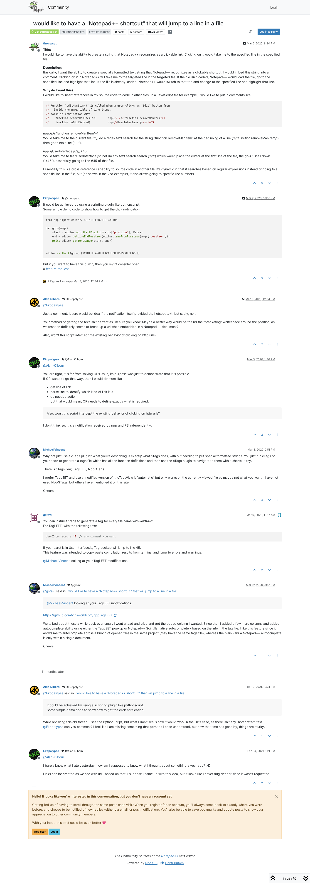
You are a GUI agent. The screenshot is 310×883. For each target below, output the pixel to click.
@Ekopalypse (74, 299)
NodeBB (151, 863)
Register (40, 831)
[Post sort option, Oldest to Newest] (250, 32)
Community (58, 7)
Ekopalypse (51, 198)
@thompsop (72, 198)
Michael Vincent (54, 449)
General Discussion (45, 31)
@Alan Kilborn (73, 359)
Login (54, 831)
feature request (57, 269)
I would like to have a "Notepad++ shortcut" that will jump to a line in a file (121, 591)
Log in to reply (269, 31)
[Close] (276, 796)
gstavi (47, 515)
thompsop (50, 43)
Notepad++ (169, 856)
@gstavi (75, 585)
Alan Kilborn (51, 299)
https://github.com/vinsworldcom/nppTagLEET (77, 615)
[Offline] (36, 46)
